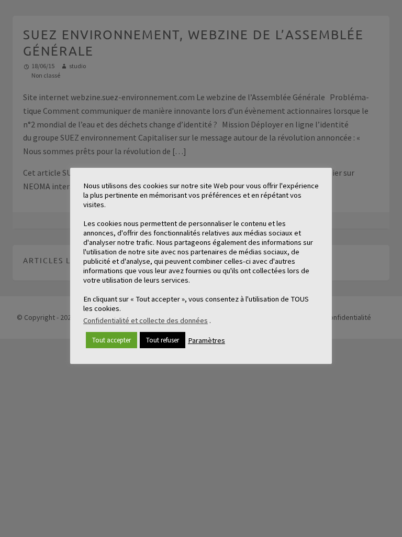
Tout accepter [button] (111, 340)
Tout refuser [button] (162, 340)
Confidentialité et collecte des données (145, 320)
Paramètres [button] (206, 340)
